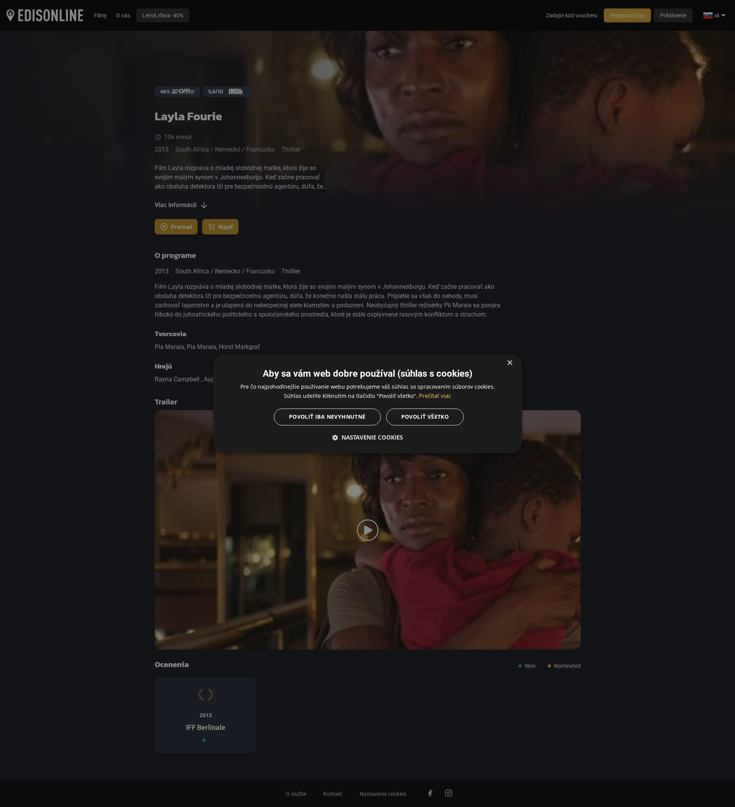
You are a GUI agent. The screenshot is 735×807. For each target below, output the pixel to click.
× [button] (509, 363)
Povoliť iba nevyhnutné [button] (327, 416)
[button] (368, 437)
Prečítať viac (435, 395)
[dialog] (367, 403)
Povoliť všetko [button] (425, 416)
